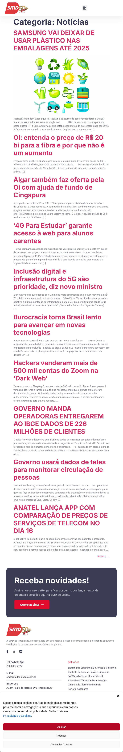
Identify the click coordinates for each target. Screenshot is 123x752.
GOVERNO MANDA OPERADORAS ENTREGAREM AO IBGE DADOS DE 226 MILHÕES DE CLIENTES (58, 420)
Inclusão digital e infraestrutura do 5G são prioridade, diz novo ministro (58, 278)
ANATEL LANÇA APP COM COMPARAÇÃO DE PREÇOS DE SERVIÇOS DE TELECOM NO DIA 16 (60, 519)
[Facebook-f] (7, 651)
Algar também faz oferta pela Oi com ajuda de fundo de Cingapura (58, 187)
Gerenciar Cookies (61, 744)
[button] (118, 695)
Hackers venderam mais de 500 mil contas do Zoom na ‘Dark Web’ (55, 370)
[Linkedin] (21, 651)
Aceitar (61, 726)
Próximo (104, 556)
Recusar (61, 735)
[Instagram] (14, 651)
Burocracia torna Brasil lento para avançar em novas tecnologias (57, 324)
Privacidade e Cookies (17, 715)
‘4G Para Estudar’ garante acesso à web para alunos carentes (53, 233)
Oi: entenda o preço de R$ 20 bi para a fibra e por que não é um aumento (58, 145)
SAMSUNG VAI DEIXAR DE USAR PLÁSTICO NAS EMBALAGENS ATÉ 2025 (53, 40)
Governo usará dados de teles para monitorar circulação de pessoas (59, 469)
